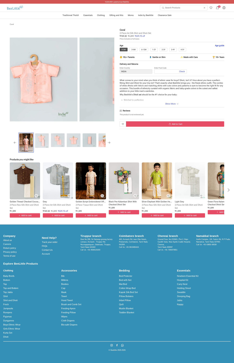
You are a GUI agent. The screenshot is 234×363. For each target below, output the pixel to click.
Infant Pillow (125, 300)
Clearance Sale (164, 15)
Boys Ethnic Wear (11, 325)
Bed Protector (125, 276)
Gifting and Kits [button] (116, 15)
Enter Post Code (160, 68)
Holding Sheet (184, 288)
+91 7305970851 (170, 250)
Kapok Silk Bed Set (128, 292)
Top (5, 284)
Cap (63, 288)
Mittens (64, 280)
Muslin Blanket (126, 308)
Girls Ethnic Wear (11, 329)
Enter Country (125, 68)
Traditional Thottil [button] (71, 15)
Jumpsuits (8, 308)
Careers (7, 244)
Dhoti (5, 337)
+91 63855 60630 (210, 245)
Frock (6, 304)
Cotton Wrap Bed (127, 288)
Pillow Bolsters (126, 296)
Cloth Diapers (67, 320)
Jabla (179, 300)
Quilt (121, 304)
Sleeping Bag (183, 296)
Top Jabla (8, 292)
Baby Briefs (8, 276)
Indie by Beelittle (145, 15)
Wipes (64, 316)
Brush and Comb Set (71, 304)
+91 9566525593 (93, 250)
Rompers (7, 312)
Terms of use (9, 256)
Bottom (6, 280)
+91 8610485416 (132, 247)
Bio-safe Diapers (69, 325)
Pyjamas (7, 316)
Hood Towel (67, 300)
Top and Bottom (10, 288)
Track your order (49, 242)
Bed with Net (125, 280)
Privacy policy (10, 252)
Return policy (9, 248)
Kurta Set (7, 333)
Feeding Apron (68, 308)
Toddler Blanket (126, 312)
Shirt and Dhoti (10, 300)
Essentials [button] (87, 15)
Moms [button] (131, 15)
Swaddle (181, 292)
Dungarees (8, 320)
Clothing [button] (101, 15)
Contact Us (47, 250)
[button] (228, 190)
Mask (63, 292)
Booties (65, 284)
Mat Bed (123, 284)
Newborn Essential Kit (187, 276)
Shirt (5, 296)
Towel (64, 296)
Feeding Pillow (68, 312)
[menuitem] (15, 8)
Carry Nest (182, 284)
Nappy (180, 304)
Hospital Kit (182, 280)
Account (46, 254)
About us (7, 240)
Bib (62, 276)
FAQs (44, 246)
